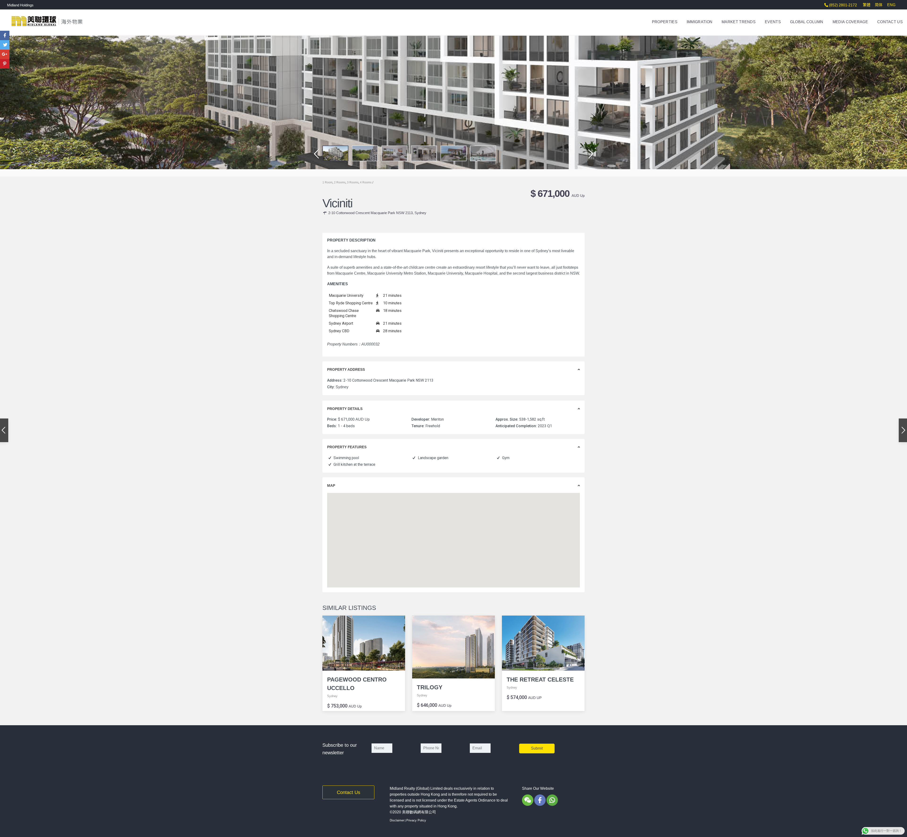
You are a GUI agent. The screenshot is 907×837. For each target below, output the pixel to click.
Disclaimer (397, 820)
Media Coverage (850, 22)
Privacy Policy (416, 820)
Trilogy (429, 687)
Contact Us (890, 22)
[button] (315, 156)
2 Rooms (340, 182)
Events (773, 22)
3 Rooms (353, 182)
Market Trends (739, 22)
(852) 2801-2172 (842, 5)
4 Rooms (366, 182)
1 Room (327, 182)
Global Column (806, 22)
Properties (664, 22)
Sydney (420, 213)
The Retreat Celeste (540, 679)
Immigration (699, 22)
